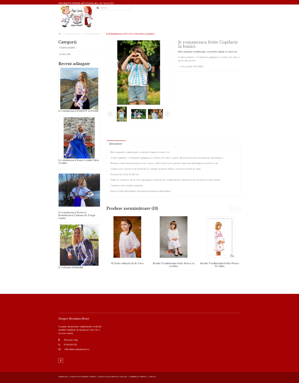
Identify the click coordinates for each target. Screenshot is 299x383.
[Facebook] (60, 360)
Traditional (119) (67, 47)
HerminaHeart (93, 34)
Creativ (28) (64, 54)
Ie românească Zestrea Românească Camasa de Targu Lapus (76, 215)
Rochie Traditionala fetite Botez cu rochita (173, 264)
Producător (73, 34)
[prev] (110, 114)
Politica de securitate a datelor (112, 377)
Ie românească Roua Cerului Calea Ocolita (78, 161)
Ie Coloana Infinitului (70, 267)
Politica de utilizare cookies (83, 377)
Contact (152, 377)
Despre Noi (63, 377)
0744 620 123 (70, 344)
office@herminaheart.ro (76, 349)
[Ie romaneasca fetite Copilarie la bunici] (121, 113)
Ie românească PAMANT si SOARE (78, 110)
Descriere (115, 143)
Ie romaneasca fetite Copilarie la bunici (130, 34)
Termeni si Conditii (137, 377)
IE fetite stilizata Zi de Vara (127, 263)
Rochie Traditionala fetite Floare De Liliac (219, 264)
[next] (167, 114)
